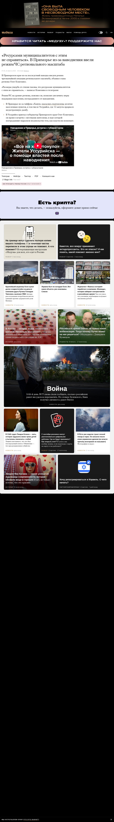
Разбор (50, 32)
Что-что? (16, 180)
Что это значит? (31, 820)
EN (112, 32)
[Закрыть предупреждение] (111, 819)
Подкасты (60, 32)
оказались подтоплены (53, 104)
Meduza (26, 71)
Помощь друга (80, 32)
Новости (31, 32)
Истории (41, 32)
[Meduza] (7, 32)
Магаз (69, 32)
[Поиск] (106, 32)
